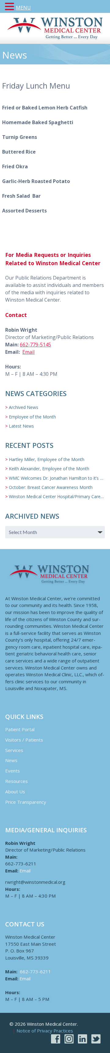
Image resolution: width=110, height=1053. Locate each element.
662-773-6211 (35, 971)
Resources (16, 781)
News (11, 760)
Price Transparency (25, 802)
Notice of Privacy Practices (44, 1031)
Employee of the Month (32, 417)
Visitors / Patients (24, 740)
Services (14, 750)
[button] (10, 6)
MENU (23, 7)
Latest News (21, 426)
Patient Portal (20, 729)
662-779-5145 (35, 344)
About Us (15, 791)
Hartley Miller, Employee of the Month (46, 459)
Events (12, 771)
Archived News (23, 407)
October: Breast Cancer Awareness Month (51, 487)
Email (28, 352)
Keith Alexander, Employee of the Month (49, 468)
